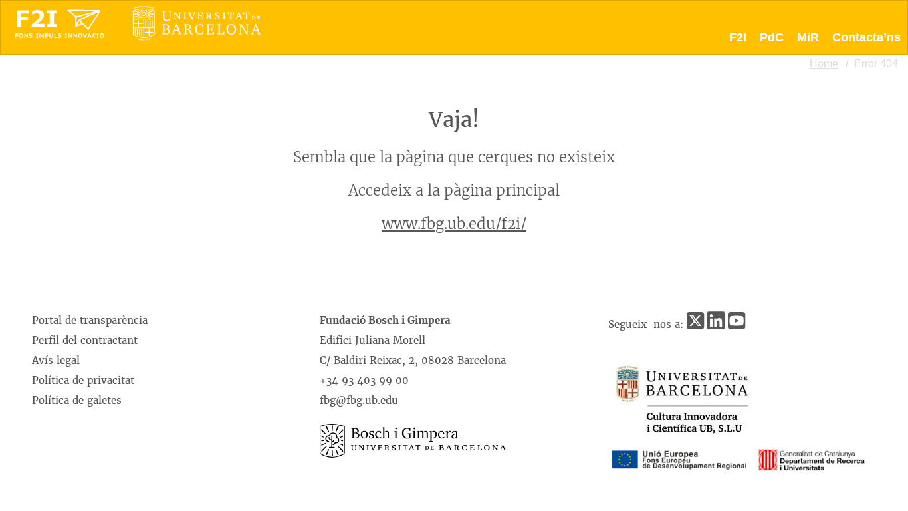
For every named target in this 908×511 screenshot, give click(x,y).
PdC (772, 37)
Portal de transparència (90, 320)
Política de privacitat (83, 380)
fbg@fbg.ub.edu (359, 400)
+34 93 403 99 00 (364, 380)
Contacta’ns (866, 37)
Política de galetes (77, 400)
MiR (808, 37)
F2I (737, 37)
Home (824, 63)
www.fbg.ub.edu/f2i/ (454, 223)
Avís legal (56, 360)
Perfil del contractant (85, 340)
